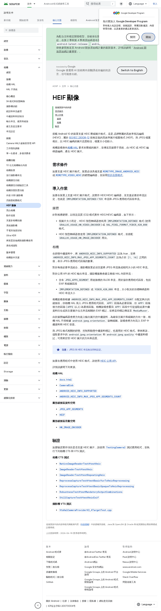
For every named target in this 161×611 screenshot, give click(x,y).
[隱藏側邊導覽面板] (38, 605)
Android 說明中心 (131, 551)
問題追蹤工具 (129, 582)
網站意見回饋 (105, 601)
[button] (18, 49)
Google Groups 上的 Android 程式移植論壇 (101, 588)
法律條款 (74, 601)
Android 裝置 (93, 20)
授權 (84, 601)
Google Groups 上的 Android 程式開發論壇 (101, 580)
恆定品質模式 (114, 175)
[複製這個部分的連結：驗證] (63, 441)
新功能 (7, 20)
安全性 (40, 20)
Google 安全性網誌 (93, 567)
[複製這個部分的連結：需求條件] (71, 165)
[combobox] (100, 4)
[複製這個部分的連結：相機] (62, 247)
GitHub (49, 582)
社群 (64, 601)
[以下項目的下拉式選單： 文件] (36, 4)
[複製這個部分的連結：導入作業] (71, 189)
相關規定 (50, 556)
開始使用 (23, 20)
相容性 (73, 20)
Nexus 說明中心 (130, 562)
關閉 (132, 37)
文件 (29, 3)
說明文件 (9, 12)
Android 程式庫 (53, 551)
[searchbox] (21, 30)
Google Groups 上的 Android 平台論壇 (101, 573)
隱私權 (92, 601)
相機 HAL (73, 147)
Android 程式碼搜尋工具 (56, 3)
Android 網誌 (90, 562)
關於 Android (52, 601)
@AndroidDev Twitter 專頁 (97, 556)
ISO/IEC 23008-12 (79, 137)
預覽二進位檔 (52, 567)
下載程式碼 (51, 562)
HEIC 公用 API (108, 360)
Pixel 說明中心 (129, 556)
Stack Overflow (130, 577)
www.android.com (132, 567)
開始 (148, 37)
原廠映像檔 (51, 572)
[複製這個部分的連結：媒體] (62, 208)
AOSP (55, 86)
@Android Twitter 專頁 (95, 551)
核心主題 (57, 20)
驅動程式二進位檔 (55, 577)
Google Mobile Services (134, 572)
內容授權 (85, 524)
